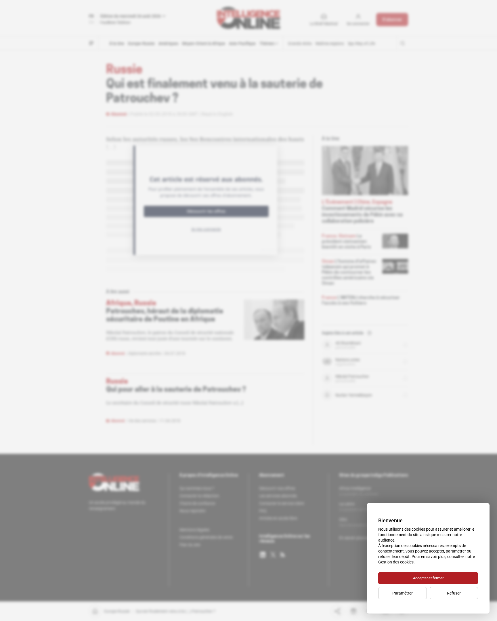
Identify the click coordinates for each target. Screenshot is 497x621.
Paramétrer (402, 593)
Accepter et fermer (428, 578)
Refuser (454, 593)
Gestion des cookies (396, 562)
